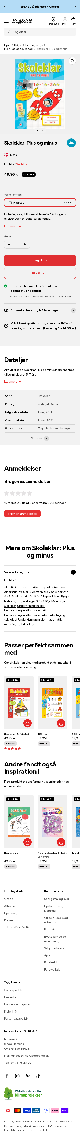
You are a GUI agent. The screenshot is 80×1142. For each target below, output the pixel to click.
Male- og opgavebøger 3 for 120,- (27, 601)
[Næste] (75, 6)
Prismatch (50, 929)
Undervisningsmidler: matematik (25, 610)
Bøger (18, 45)
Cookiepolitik (13, 990)
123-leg (42, 733)
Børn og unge (34, 45)
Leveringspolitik (38, 1130)
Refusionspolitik (57, 1126)
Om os (8, 899)
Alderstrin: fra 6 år (16, 592)
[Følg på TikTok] (38, 1076)
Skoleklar (22, 164)
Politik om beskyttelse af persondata (24, 1126)
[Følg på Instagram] (17, 1076)
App (47, 955)
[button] (12, 748)
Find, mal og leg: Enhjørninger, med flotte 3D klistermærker (52, 852)
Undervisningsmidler (31, 606)
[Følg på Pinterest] (28, 1076)
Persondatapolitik (16, 1018)
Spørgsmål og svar (56, 899)
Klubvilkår (10, 1011)
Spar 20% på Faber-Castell (40, 6)
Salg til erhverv (54, 948)
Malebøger (58, 601)
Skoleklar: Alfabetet (16, 733)
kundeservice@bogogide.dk (30, 1055)
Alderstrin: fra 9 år (27, 596)
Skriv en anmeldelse (22, 514)
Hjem (7, 45)
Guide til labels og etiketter (56, 920)
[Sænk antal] (9, 244)
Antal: (8, 236)
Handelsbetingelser (17, 1004)
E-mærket (11, 997)
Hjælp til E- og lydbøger (53, 908)
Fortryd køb (52, 969)
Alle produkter (50, 596)
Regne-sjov (11, 852)
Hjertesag (10, 913)
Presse (8, 920)
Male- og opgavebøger (18, 48)
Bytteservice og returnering (55, 939)
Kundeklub (51, 962)
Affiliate (9, 906)
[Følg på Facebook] (7, 1076)
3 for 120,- (28, 174)
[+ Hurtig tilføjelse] (27, 723)
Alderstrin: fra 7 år (42, 592)
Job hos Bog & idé (16, 927)
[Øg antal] (24, 244)
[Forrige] (5, 6)
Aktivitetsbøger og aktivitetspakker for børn (34, 587)
